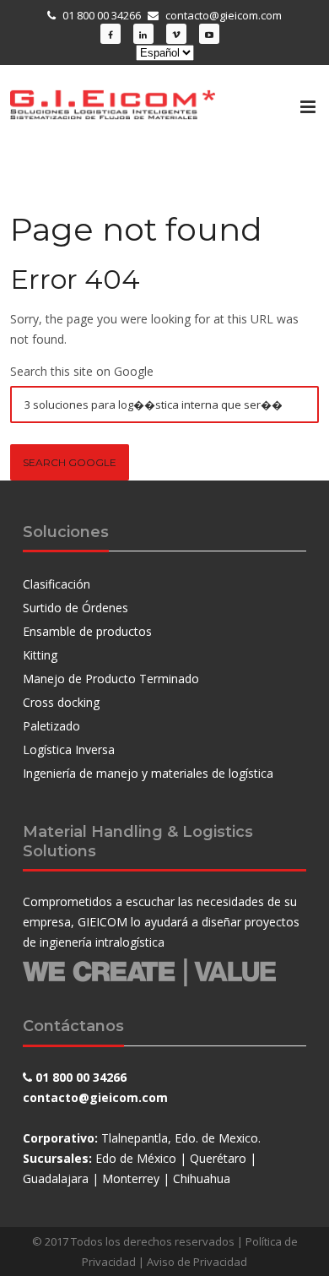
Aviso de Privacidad (197, 1261)
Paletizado (51, 726)
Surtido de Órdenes (75, 608)
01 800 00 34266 (101, 15)
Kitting (40, 655)
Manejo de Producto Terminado (111, 679)
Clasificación (56, 584)
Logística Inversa (69, 749)
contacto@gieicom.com (223, 15)
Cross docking (61, 702)
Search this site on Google (82, 371)
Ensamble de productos (87, 631)
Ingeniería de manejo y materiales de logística (148, 773)
